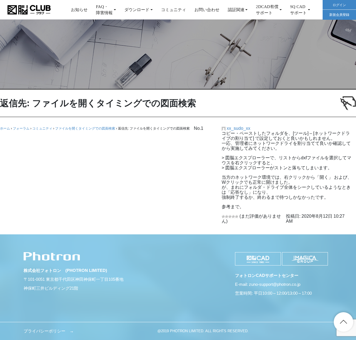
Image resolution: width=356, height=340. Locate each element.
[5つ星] (236, 216)
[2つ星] (226, 216)
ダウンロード (136, 10)
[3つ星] (230, 216)
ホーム (5, 128)
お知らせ (79, 10)
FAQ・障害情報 (104, 9)
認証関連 (236, 10)
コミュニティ (173, 10)
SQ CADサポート (298, 9)
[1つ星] (223, 216)
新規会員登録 (339, 15)
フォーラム (21, 128)
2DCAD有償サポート (267, 9)
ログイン (339, 5)
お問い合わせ (206, 10)
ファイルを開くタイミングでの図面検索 (85, 128)
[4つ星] (233, 216)
